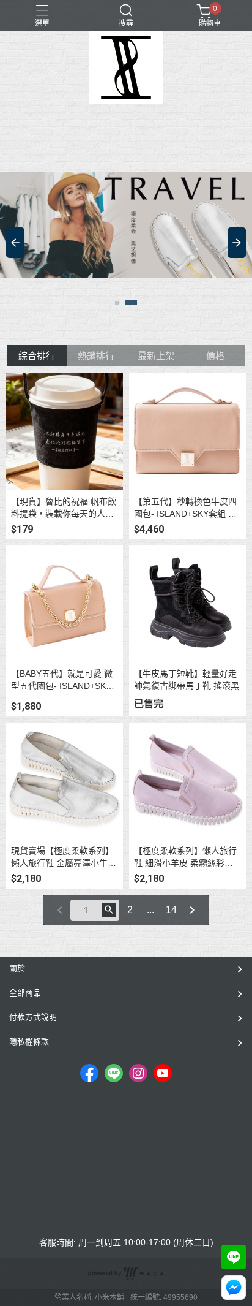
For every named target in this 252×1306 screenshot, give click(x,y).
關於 (17, 968)
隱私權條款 (29, 1041)
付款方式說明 (33, 1017)
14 (171, 910)
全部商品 (25, 992)
